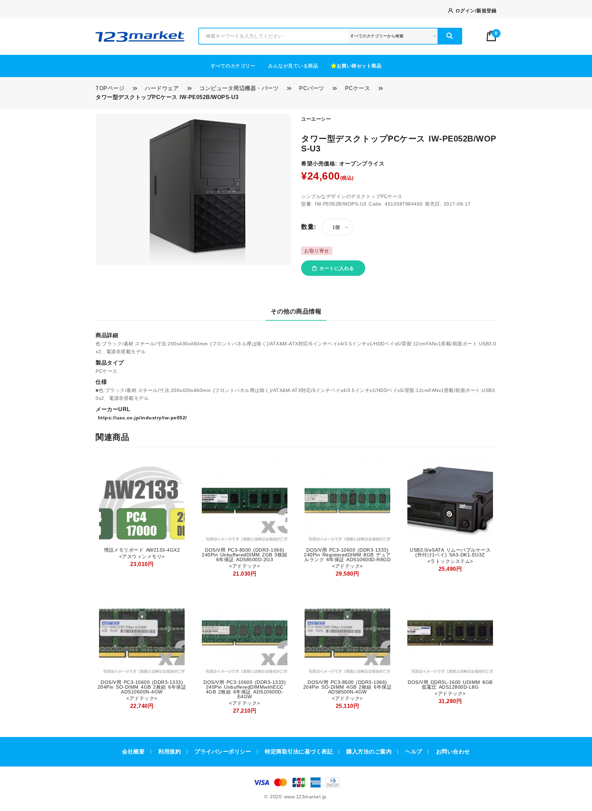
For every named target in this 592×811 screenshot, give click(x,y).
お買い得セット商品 (359, 66)
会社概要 (133, 751)
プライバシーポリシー (223, 751)
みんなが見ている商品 (293, 66)
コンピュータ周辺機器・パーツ (239, 88)
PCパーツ (311, 88)
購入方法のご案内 (369, 751)
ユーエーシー (316, 119)
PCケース (357, 88)
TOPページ (110, 88)
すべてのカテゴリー (233, 66)
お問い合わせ (453, 751)
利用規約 (169, 751)
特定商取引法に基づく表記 (299, 751)
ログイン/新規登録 (474, 10)
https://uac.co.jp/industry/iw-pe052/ (141, 417)
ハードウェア (162, 88)
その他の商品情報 (296, 311)
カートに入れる (335, 268)
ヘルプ (413, 751)
